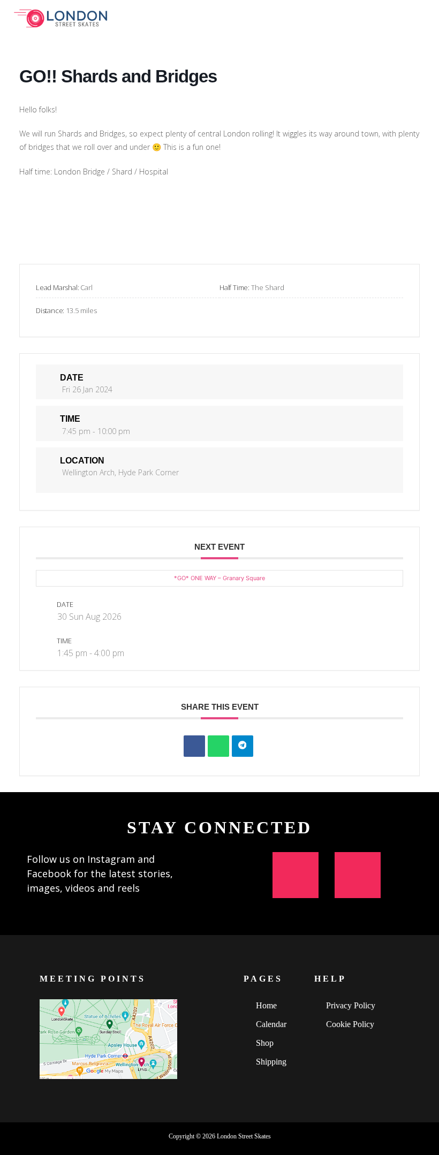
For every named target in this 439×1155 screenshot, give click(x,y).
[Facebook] (358, 875)
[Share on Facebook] (194, 746)
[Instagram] (296, 875)
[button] (423, 15)
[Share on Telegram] (242, 746)
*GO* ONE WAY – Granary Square (219, 578)
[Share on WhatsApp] (218, 746)
